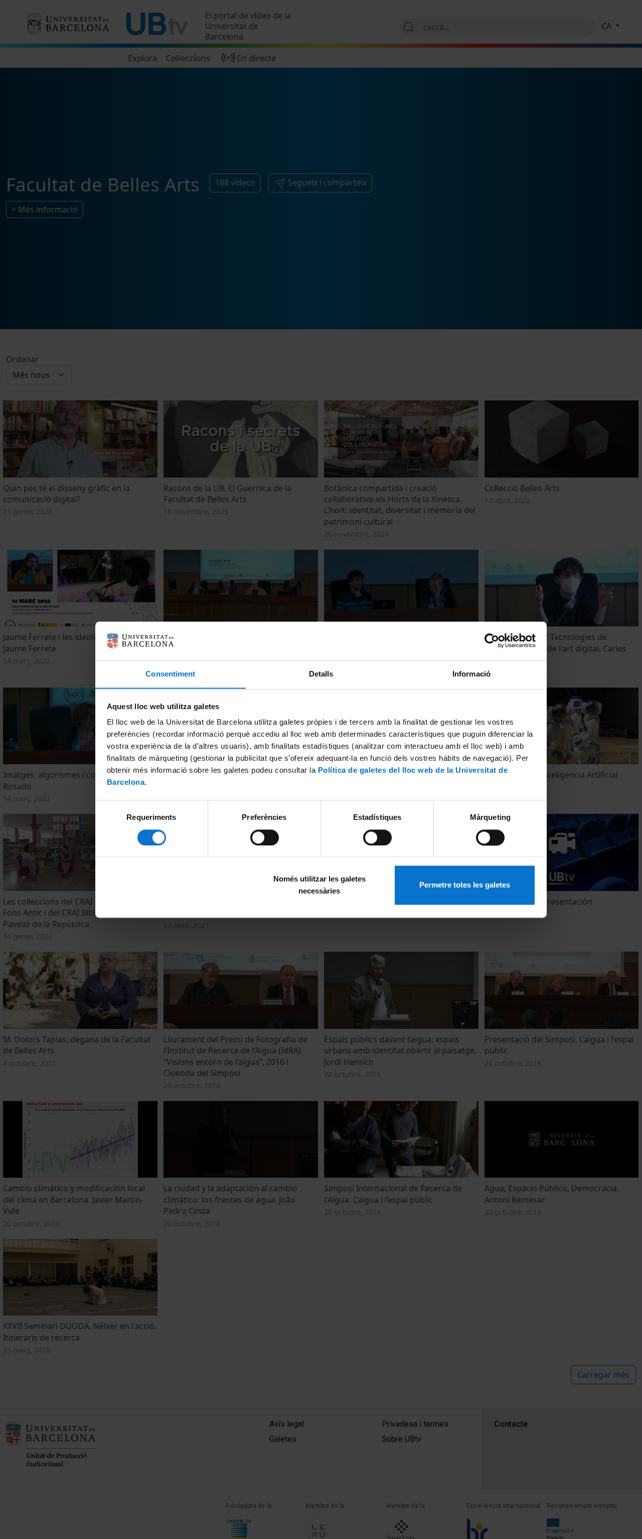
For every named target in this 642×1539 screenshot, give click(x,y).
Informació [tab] (471, 674)
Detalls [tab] (321, 674)
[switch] (264, 837)
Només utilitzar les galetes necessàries (319, 885)
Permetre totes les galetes (464, 885)
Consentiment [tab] (170, 674)
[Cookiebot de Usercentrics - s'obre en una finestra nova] (492, 640)
